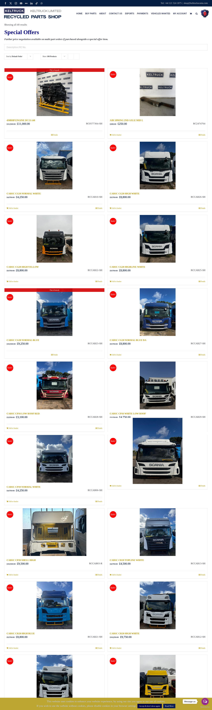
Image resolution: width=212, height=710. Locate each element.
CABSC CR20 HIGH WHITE (124, 633)
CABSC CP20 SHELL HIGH (21, 560)
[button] (197, 13)
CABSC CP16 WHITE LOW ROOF (128, 413)
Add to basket (116, 135)
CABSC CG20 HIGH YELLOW (23, 267)
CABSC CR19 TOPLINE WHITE (127, 560)
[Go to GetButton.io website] (205, 707)
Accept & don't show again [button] (149, 706)
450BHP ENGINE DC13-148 (21, 120)
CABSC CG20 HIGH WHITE (124, 193)
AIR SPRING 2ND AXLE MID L (126, 120)
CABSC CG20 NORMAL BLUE (23, 340)
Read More (169, 706)
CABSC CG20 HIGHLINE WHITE (127, 267)
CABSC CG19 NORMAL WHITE (24, 193)
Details (55, 135)
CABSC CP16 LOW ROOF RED (23, 413)
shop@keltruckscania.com (196, 3)
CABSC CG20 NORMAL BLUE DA (128, 340)
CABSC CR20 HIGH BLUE (21, 633)
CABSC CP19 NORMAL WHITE (24, 487)
